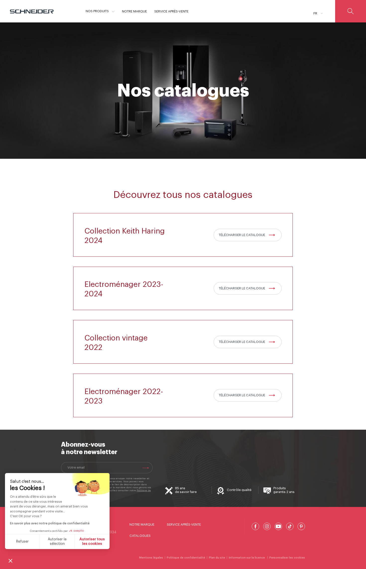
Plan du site (217, 557)
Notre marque (141, 524)
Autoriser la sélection (57, 542)
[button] (10, 561)
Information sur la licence (247, 557)
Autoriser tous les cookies (92, 542)
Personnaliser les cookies (287, 557)
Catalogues (140, 535)
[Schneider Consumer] (32, 11)
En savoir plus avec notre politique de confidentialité (50, 523)
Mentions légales (151, 557)
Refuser (22, 541)
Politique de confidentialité (186, 557)
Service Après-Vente (184, 524)
